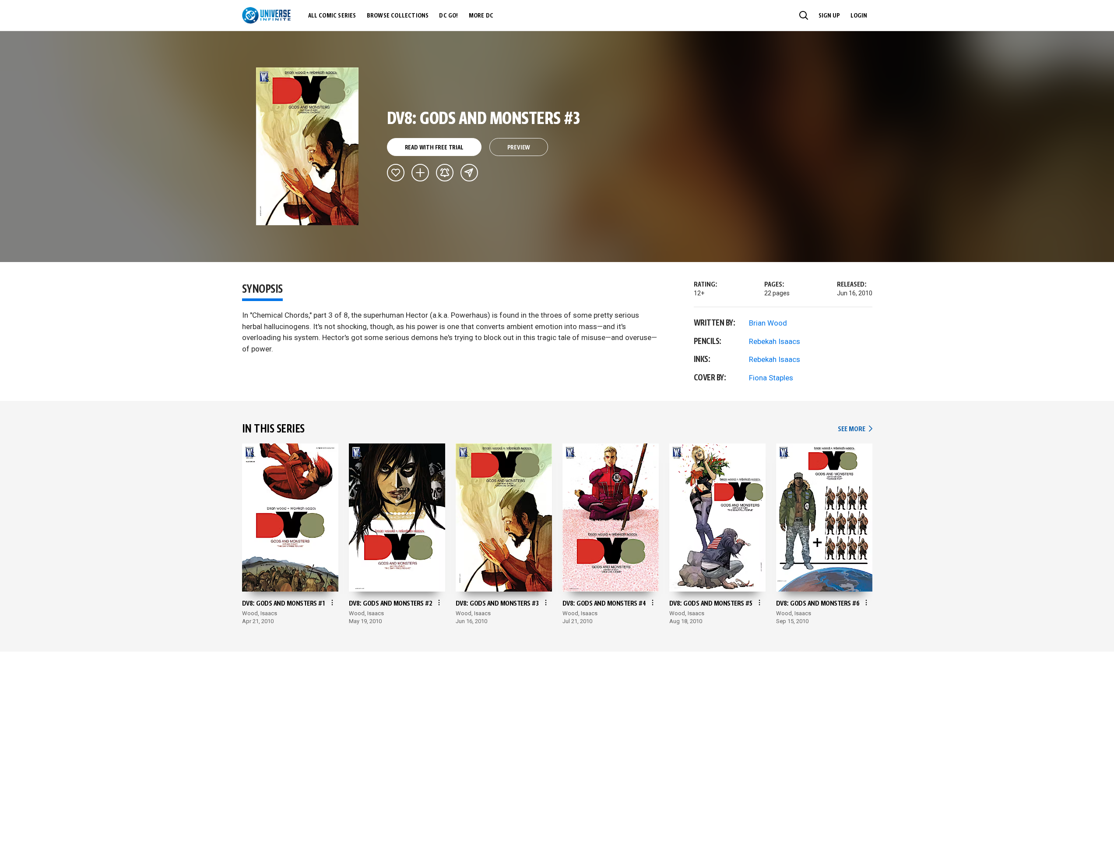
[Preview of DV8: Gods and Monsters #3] (307, 146)
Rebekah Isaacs (774, 341)
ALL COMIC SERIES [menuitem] (332, 16)
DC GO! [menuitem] (448, 16)
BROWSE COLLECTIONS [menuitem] (398, 16)
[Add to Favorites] (395, 172)
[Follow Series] (444, 172)
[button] (803, 15)
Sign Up (829, 16)
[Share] (469, 172)
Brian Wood (768, 323)
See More (855, 429)
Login (858, 16)
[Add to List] (420, 172)
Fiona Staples (771, 377)
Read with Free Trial (434, 148)
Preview (519, 148)
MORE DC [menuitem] (481, 16)
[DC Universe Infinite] (266, 15)
